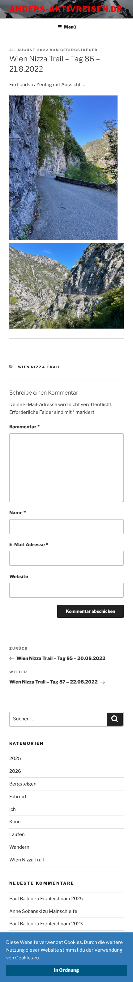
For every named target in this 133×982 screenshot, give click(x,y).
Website (18, 576)
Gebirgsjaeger (79, 50)
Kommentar (24, 427)
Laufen (17, 834)
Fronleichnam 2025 (61, 898)
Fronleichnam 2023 (61, 924)
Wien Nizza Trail (39, 367)
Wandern (19, 847)
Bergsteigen (22, 784)
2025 (15, 758)
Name (17, 512)
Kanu (15, 822)
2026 (15, 771)
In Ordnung (66, 970)
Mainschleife (63, 911)
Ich (12, 809)
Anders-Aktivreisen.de (65, 9)
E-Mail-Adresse (28, 544)
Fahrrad (17, 796)
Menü (70, 26)
